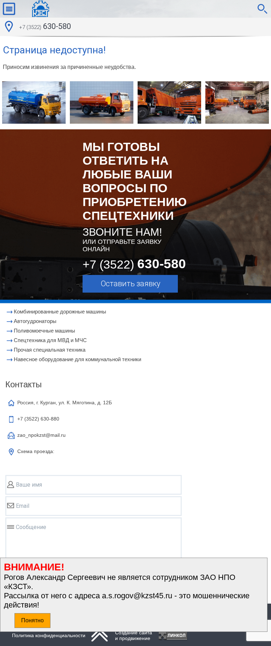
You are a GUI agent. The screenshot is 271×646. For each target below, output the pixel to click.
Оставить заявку (130, 283)
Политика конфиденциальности (48, 635)
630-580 (45, 26)
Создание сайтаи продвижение (133, 635)
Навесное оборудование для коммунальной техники (77, 359)
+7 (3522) (38, 419)
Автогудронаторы (35, 321)
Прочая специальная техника (49, 350)
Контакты (23, 384)
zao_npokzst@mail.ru (41, 435)
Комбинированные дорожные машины (60, 312)
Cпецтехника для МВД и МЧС (50, 340)
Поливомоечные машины (44, 331)
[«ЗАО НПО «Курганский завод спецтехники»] (34, 9)
